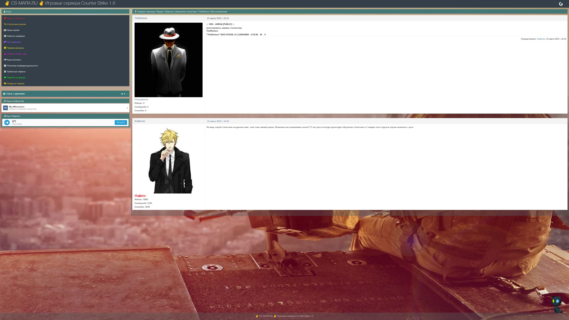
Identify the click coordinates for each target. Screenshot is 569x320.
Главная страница (146, 11)
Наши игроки (12, 30)
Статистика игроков (16, 24)
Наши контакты (13, 60)
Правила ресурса (15, 48)
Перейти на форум (15, 77)
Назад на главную (15, 83)
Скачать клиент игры (16, 54)
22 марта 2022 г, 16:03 (218, 121)
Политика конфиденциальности (22, 65)
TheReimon (141, 18)
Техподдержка (13, 42)
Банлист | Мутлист (15, 18)
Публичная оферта (15, 71)
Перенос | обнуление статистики (181, 11)
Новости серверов (15, 36)
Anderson (541, 39)
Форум (160, 11)
